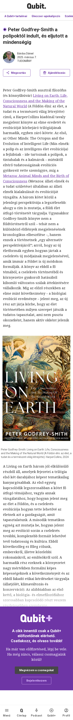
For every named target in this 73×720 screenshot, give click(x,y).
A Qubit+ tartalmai (15, 16)
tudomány (24, 60)
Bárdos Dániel (25, 53)
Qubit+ (51, 715)
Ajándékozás (56, 72)
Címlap (21, 715)
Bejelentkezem (36, 680)
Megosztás (18, 72)
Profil (66, 715)
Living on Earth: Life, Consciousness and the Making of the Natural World (35, 100)
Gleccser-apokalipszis (46, 16)
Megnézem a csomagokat (36, 670)
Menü (6, 715)
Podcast (36, 715)
